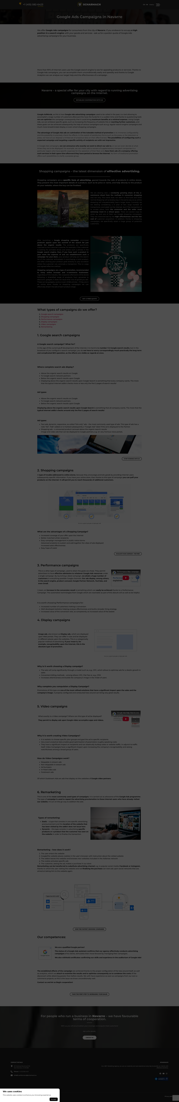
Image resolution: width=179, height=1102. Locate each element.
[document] (89, 551)
